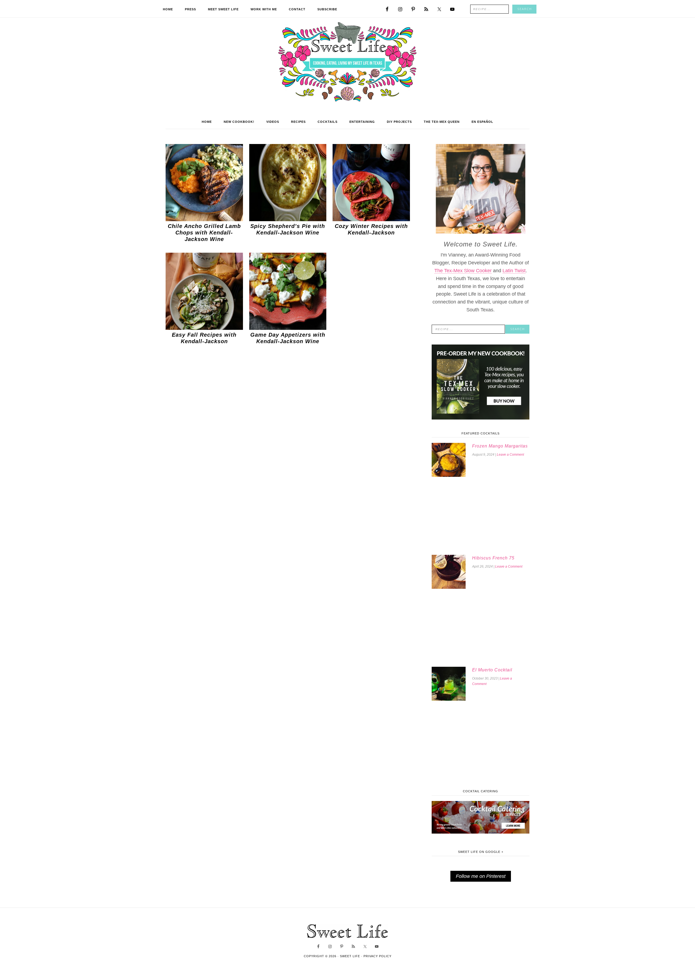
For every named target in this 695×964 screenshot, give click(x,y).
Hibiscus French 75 (493, 558)
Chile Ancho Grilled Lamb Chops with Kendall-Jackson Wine (204, 232)
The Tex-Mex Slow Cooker (463, 270)
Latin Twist (514, 270)
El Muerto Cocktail (492, 670)
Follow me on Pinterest (481, 876)
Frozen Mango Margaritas (500, 446)
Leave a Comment (510, 454)
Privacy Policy (377, 956)
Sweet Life (348, 62)
